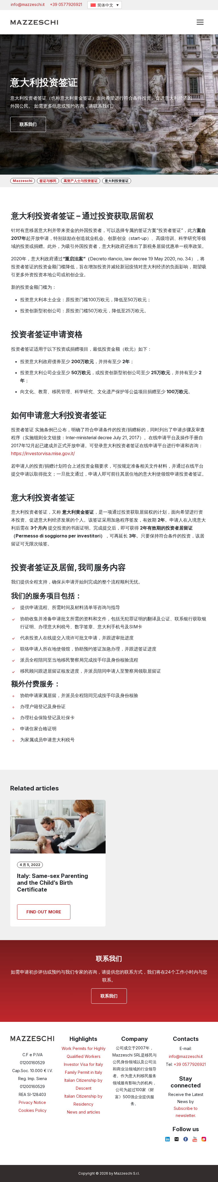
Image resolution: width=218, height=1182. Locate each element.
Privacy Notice (32, 1102)
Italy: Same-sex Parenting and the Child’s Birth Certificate (52, 883)
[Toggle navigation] (200, 22)
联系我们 (28, 124)
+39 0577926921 (66, 4)
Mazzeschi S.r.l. (127, 1173)
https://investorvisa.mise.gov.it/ (43, 453)
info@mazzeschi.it (28, 4)
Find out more (43, 912)
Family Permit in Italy (83, 1072)
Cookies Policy (32, 1110)
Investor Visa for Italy (83, 1064)
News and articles (83, 1112)
